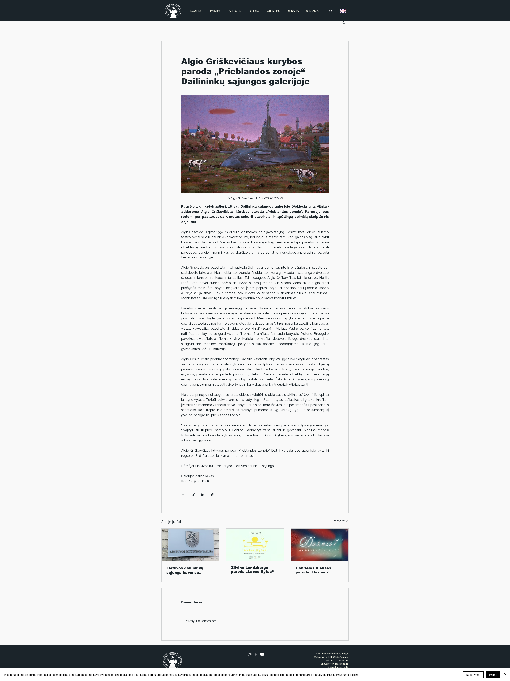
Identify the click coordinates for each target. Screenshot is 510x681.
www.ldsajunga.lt (337, 667)
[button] (343, 22)
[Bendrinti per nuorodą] (212, 494)
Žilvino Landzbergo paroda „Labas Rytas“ (252, 570)
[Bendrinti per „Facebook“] (183, 494)
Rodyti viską (341, 521)
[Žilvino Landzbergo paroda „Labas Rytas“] (255, 545)
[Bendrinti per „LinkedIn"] (203, 494)
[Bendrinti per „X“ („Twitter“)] (193, 494)
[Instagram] (249, 654)
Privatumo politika (347, 675)
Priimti (493, 675)
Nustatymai (473, 675)
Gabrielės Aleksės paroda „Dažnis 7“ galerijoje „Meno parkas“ (313, 570)
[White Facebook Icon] (256, 654)
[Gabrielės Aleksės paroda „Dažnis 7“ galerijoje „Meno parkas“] (319, 545)
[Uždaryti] (505, 674)
